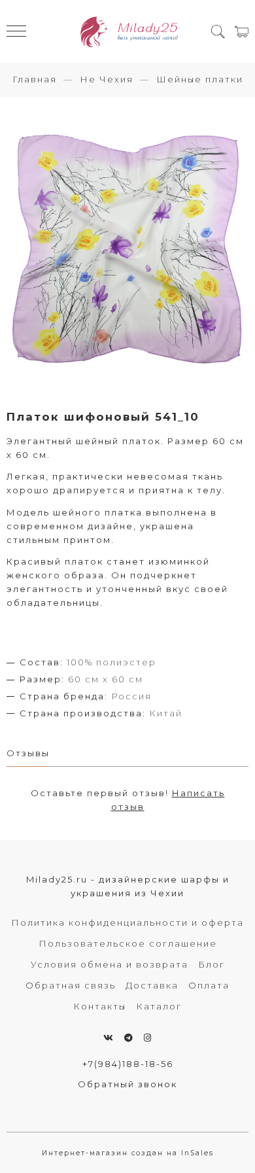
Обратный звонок (127, 1084)
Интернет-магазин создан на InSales (128, 1153)
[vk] (108, 1037)
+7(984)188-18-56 (127, 1064)
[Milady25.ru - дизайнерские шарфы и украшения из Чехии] (128, 31)
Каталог (159, 1006)
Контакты (99, 1006)
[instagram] (148, 1037)
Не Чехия (106, 79)
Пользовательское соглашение (128, 943)
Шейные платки (199, 79)
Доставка (152, 985)
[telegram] (129, 1037)
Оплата (209, 985)
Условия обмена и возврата (109, 964)
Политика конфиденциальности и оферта (127, 922)
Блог (211, 964)
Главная (34, 79)
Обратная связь (71, 985)
